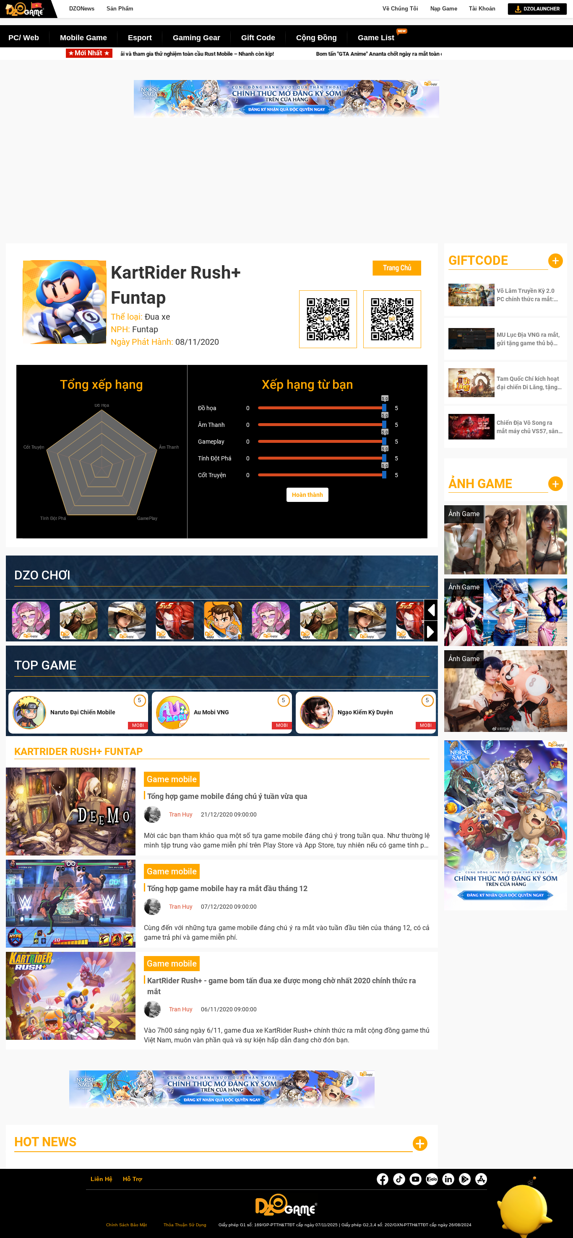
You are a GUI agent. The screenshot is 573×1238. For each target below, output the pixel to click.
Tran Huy (181, 814)
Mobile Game (83, 38)
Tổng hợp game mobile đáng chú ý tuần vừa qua (227, 796)
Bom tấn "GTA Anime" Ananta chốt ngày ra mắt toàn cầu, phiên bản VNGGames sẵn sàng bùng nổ (365, 54)
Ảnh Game (480, 483)
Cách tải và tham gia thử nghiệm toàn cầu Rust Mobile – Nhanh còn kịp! (122, 54)
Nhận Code (523, 294)
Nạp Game (443, 8)
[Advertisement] (286, 184)
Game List (376, 38)
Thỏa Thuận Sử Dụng (185, 1224)
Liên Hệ (101, 1179)
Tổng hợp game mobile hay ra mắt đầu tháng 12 (227, 888)
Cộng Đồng (316, 38)
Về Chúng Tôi (400, 8)
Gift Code (258, 38)
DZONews (81, 8)
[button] (431, 632)
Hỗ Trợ (132, 1179)
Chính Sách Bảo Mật (126, 1224)
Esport (140, 38)
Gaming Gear (196, 38)
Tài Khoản (482, 8)
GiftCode (478, 260)
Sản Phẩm (120, 8)
